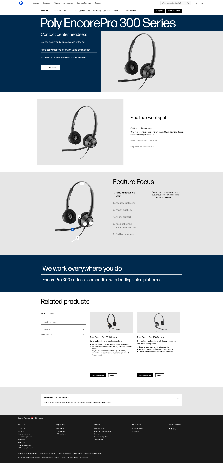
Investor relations (24, 434)
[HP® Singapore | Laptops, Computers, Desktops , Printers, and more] (21, 3)
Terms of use (77, 453)
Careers (21, 431)
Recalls (20, 453)
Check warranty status (101, 437)
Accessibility (44, 453)
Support (98, 3)
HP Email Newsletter (25, 445)
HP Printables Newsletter (26, 448)
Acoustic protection (125, 203)
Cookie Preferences (64, 453)
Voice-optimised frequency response (125, 225)
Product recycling (31, 453)
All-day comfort (123, 216)
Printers (57, 3)
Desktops (46, 3)
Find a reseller (61, 431)
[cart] (196, 3)
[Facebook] (170, 429)
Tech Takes (21, 442)
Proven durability (123, 209)
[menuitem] (36, 3)
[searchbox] (174, 3)
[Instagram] (175, 429)
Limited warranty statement (93, 453)
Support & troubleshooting (102, 431)
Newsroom (21, 439)
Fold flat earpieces (124, 234)
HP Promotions (61, 434)
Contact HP (22, 428)
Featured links (98, 439)
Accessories (68, 3)
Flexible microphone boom (125, 194)
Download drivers (99, 428)
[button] (141, 129)
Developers (135, 431)
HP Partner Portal (137, 428)
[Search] (188, 3)
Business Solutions (84, 3)
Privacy (53, 453)
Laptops (36, 3)
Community (97, 434)
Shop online (60, 428)
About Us (21, 425)
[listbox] (63, 329)
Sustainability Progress (25, 437)
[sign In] (202, 3)
